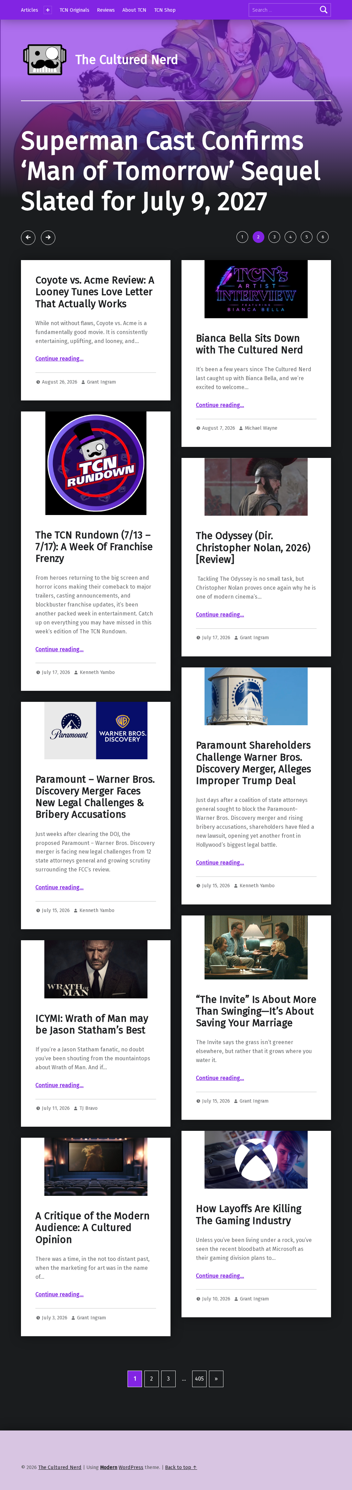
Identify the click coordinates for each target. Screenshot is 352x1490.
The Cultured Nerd (59, 1467)
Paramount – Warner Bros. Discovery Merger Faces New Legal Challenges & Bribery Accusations (95, 797)
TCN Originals (74, 10)
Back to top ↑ (181, 1467)
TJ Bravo (88, 1108)
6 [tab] (323, 236)
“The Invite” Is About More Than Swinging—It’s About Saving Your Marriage (256, 1011)
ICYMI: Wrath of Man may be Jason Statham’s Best (91, 1024)
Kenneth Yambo (97, 672)
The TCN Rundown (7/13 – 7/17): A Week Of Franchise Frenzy (94, 547)
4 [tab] (290, 236)
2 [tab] (258, 236)
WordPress (131, 1467)
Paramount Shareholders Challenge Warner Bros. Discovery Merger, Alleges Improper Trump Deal (253, 763)
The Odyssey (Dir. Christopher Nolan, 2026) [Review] (253, 548)
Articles (29, 10)
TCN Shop (165, 10)
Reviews (106, 10)
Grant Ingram (101, 382)
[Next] (48, 238)
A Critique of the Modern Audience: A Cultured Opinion (92, 1228)
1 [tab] (242, 236)
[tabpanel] (176, 180)
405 (199, 1378)
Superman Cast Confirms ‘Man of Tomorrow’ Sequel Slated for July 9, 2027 (171, 171)
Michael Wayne (261, 428)
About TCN (134, 10)
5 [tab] (307, 236)
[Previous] (28, 238)
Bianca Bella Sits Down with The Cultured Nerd (249, 344)
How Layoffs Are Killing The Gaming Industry (248, 1214)
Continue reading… (59, 358)
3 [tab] (274, 236)
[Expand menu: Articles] (48, 10)
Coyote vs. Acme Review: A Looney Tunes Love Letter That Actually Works (94, 292)
